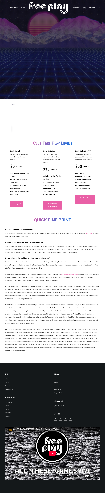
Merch (56, 379)
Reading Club (9, 389)
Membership (58, 386)
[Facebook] (60, 418)
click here (89, 233)
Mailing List (57, 389)
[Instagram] (65, 418)
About (7, 379)
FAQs (7, 382)
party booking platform (69, 274)
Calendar (8, 386)
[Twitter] (55, 418)
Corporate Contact (60, 393)
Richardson (9, 402)
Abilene (7, 416)
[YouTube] (70, 418)
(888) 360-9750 (59, 406)
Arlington (8, 413)
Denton (7, 409)
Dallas (7, 406)
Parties (56, 382)
